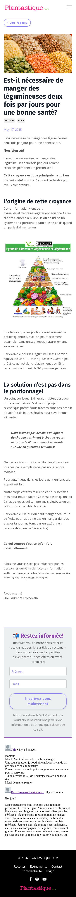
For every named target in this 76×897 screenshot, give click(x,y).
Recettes (20, 866)
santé (21, 120)
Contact (56, 866)
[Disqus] (38, 789)
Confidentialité (32, 871)
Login (50, 871)
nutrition (9, 120)
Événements (38, 866)
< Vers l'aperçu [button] (17, 22)
